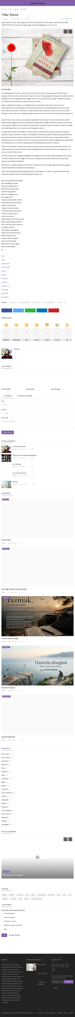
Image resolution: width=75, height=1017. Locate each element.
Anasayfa (3, 9)
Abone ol (68, 982)
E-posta (3, 409)
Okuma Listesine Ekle (67, 18)
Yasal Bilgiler (5, 824)
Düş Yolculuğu (55, 389)
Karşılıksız (5, 899)
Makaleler (4, 772)
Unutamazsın (41, 895)
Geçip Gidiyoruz (42, 973)
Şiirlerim (3, 786)
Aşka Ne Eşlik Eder (8, 737)
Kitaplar (10, 9)
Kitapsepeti (5, 286)
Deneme (59, 302)
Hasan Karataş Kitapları (24, 302)
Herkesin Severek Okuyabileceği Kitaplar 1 (25, 455)
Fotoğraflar (4, 800)
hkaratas (17, 349)
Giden (33, 895)
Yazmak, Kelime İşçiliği (9, 638)
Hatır (20, 899)
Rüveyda (15, 482)
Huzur (58, 895)
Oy (4, 935)
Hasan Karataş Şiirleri (49, 302)
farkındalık (13, 899)
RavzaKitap (5, 297)
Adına (64, 895)
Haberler (4, 821)
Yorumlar (7, 396)
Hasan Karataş (37, 302)
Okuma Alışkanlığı (36, 899)
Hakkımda (4, 817)
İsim (2, 401)
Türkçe (56, 988)
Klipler (3, 782)
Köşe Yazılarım (5, 757)
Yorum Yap (4, 418)
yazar (27, 895)
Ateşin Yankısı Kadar (10, 875)
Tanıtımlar (4, 789)
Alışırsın (4, 895)
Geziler (3, 796)
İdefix (3, 260)
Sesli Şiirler (4, 779)
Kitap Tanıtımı (5, 814)
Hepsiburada (5, 263)
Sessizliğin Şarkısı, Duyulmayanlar (14, 589)
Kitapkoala (4, 290)
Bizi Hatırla (51, 895)
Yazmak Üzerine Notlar (19, 473)
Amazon (4, 271)
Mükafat (11, 895)
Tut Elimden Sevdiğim (41, 983)
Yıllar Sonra (12, 302)
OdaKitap (4, 282)
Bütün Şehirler (42, 964)
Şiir (65, 302)
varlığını (26, 899)
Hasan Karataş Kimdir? (19, 446)
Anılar (3, 768)
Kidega (3, 275)
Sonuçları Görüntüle (14, 935)
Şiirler (3, 775)
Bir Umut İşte (30, 389)
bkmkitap (4, 278)
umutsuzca (20, 895)
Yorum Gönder (7, 432)
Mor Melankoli (6, 389)
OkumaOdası (5, 267)
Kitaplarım (16, 9)
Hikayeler (4, 764)
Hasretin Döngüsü (8, 688)
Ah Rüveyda (6, 540)
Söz (70, 895)
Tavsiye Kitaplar (6, 810)
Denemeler (5, 761)
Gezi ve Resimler (6, 793)
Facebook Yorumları (24, 396)
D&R (2, 256)
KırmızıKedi (4, 293)
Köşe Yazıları (5, 754)
